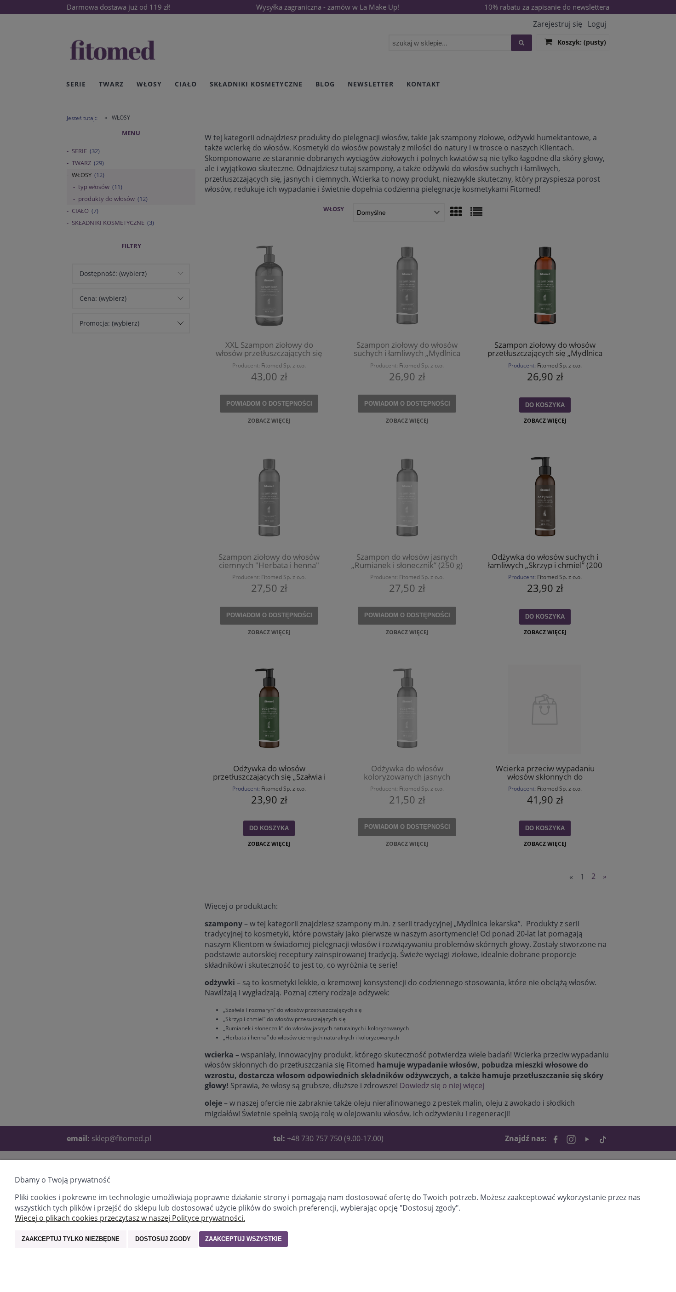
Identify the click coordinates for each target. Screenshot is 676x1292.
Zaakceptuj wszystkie (243, 1238)
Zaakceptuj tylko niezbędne (71, 1238)
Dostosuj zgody (163, 1238)
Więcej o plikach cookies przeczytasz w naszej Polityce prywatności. (130, 1218)
